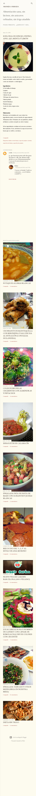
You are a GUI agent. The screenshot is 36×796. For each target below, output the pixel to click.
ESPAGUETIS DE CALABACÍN (16, 443)
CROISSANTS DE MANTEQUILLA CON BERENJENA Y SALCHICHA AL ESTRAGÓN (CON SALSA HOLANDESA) (18, 334)
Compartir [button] (5, 138)
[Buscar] (32, 3)
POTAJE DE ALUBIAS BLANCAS (17, 283)
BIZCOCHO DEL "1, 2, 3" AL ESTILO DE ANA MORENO (14, 549)
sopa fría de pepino (18, 143)
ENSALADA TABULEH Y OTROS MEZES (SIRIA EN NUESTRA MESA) (17, 689)
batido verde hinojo (13, 140)
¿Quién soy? (20, 25)
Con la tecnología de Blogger (19, 737)
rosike (10, 153)
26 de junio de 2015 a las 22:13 (21, 152)
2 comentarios (13, 501)
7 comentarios (13, 640)
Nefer (16, 166)
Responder (12, 179)
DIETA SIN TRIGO (11, 722)
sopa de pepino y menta (25, 140)
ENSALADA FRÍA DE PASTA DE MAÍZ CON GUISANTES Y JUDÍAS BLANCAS (17, 495)
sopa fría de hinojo (8, 143)
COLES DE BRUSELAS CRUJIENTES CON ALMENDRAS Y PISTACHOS (17, 390)
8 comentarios (13, 554)
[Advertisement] (18, 223)
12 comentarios (14, 695)
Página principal (9, 25)
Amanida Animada (11, 7)
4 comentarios (13, 396)
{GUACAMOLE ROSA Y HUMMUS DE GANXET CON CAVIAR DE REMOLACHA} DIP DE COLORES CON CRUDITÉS (17, 633)
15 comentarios (13, 446)
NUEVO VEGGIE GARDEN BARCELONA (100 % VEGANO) (16, 578)
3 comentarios (13, 286)
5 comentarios (13, 725)
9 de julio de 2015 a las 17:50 (22, 167)
